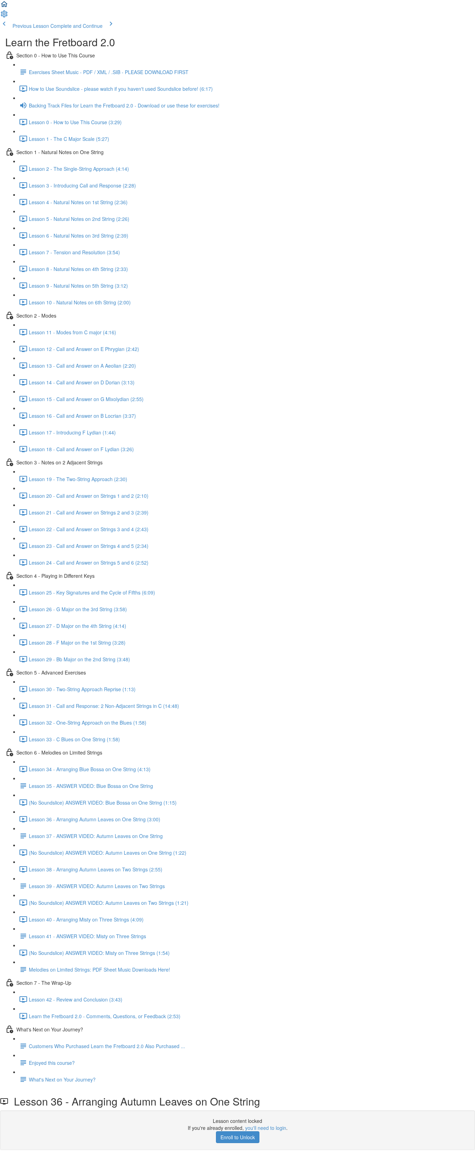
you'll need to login (265, 1127)
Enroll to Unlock (237, 1137)
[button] (4, 6)
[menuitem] (4, 16)
